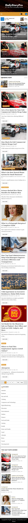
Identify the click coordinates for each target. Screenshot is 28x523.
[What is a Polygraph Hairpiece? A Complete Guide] (14, 213)
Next (22, 382)
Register (26, 14)
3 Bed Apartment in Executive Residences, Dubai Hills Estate (13, 293)
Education (4, 408)
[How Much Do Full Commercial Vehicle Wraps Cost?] (14, 132)
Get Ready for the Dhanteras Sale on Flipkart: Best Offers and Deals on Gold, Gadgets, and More (14, 327)
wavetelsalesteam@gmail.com (9, 176)
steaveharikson (6, 194)
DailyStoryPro (14, 5)
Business (5, 219)
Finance (4, 320)
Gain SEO (4, 352)
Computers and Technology (14, 81)
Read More (4, 121)
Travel (3, 441)
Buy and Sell (4, 396)
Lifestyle (3, 435)
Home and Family (5, 429)
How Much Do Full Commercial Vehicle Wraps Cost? (14, 35)
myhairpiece (5, 227)
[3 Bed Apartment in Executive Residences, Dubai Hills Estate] (14, 281)
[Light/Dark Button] (21, 14)
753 (18, 382)
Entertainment (5, 411)
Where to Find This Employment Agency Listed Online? (12, 348)
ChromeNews (20, 519)
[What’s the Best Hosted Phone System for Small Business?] (4, 84)
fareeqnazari (5, 295)
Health (3, 426)
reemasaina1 (5, 332)
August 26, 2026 (11, 38)
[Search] (24, 14)
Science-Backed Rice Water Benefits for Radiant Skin (11, 191)
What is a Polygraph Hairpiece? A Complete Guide (13, 224)
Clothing (3, 399)
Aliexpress (5, 368)
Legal (2, 432)
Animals (3, 390)
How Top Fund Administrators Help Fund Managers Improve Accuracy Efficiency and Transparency (13, 258)
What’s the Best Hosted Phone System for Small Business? (16, 84)
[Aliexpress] (14, 365)
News (2, 438)
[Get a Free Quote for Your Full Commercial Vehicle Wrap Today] (14, 99)
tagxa (4, 38)
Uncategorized (5, 31)
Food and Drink (5, 420)
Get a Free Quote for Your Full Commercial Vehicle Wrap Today (13, 53)
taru (3, 263)
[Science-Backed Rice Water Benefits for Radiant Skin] (14, 187)
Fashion (3, 414)
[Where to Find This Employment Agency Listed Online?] (14, 343)
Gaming (3, 423)
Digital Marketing (6, 405)
